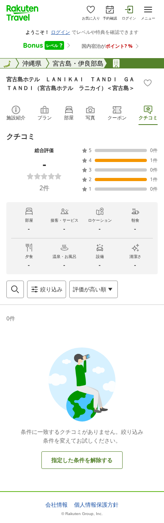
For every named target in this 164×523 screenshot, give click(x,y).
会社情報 (56, 505)
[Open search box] (15, 289)
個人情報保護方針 (96, 505)
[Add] (148, 83)
